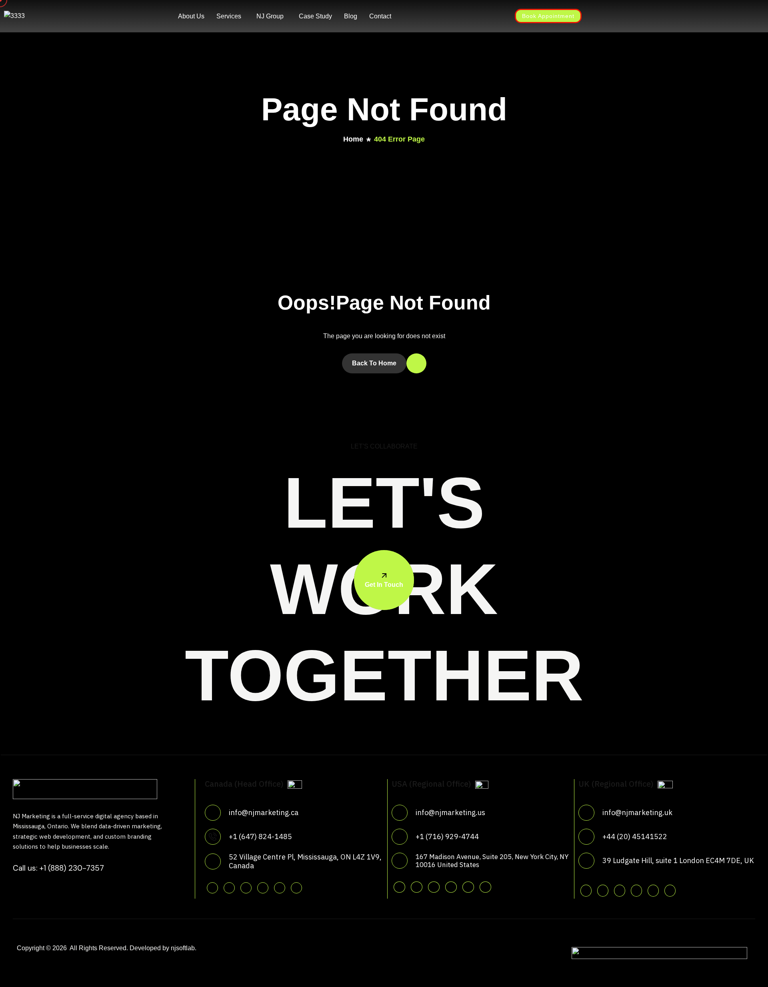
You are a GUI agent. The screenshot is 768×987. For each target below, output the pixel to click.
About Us (191, 16)
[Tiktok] (296, 887)
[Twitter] (412, 15)
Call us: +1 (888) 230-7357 (58, 868)
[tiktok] (485, 887)
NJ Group (270, 16)
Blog (350, 16)
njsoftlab (183, 948)
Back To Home (374, 363)
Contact (380, 16)
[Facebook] (427, 15)
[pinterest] (262, 887)
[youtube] (279, 887)
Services (228, 16)
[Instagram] (441, 15)
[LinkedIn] (455, 15)
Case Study (315, 16)
